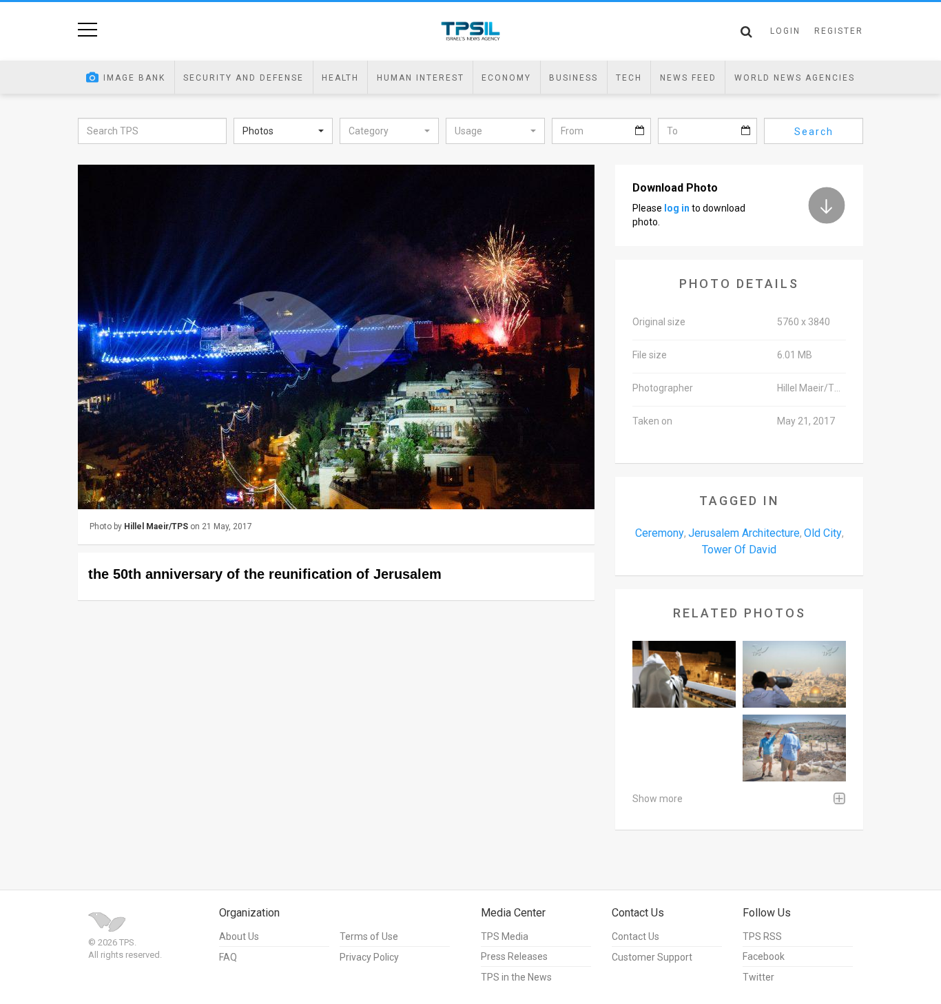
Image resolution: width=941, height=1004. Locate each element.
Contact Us (635, 936)
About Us (239, 936)
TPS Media (504, 936)
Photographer (662, 387)
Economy (506, 78)
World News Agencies (794, 78)
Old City (823, 533)
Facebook (764, 956)
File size (649, 354)
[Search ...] (746, 31)
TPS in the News (516, 977)
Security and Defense (243, 78)
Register (838, 31)
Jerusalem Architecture (744, 533)
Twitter (758, 977)
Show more (657, 798)
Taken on (652, 421)
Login (785, 31)
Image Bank (134, 78)
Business (573, 78)
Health (340, 78)
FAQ (228, 957)
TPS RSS (762, 936)
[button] (283, 131)
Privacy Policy (369, 957)
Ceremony (659, 533)
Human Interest (420, 78)
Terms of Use (369, 936)
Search (814, 131)
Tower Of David (739, 549)
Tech (629, 78)
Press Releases (514, 956)
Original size (658, 321)
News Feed (688, 78)
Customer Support (652, 957)
